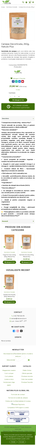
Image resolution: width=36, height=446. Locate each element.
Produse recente (27, 376)
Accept (21, 442)
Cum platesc (9, 376)
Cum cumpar (9, 373)
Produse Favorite (27, 382)
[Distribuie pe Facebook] (13, 81)
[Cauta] (23, 2)
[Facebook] (13, 331)
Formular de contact (18, 394)
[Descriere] (18, 118)
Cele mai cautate (27, 379)
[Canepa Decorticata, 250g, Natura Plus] (18, 39)
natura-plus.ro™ (15, 427)
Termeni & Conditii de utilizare (18, 398)
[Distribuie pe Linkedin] (19, 81)
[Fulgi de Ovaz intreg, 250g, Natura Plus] (9, 242)
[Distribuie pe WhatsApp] (16, 81)
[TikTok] (21, 331)
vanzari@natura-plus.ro (18, 318)
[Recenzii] (18, 221)
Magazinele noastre (9, 370)
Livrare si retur (9, 379)
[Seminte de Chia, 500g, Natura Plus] (27, 242)
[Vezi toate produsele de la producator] (18, 72)
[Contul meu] (26, 2)
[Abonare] (29, 360)
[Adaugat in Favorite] (4, 247)
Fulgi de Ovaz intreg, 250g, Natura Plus (9, 255)
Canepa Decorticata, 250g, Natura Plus (9, 295)
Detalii (13, 442)
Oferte (18, 337)
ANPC (9, 385)
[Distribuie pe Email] (22, 81)
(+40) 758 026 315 (19, 316)
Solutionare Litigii (9, 382)
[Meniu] (33, 2)
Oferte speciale (27, 373)
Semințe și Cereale (9, 252)
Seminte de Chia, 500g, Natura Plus (26, 255)
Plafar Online (27, 370)
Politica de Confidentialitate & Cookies (18, 401)
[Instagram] (17, 331)
